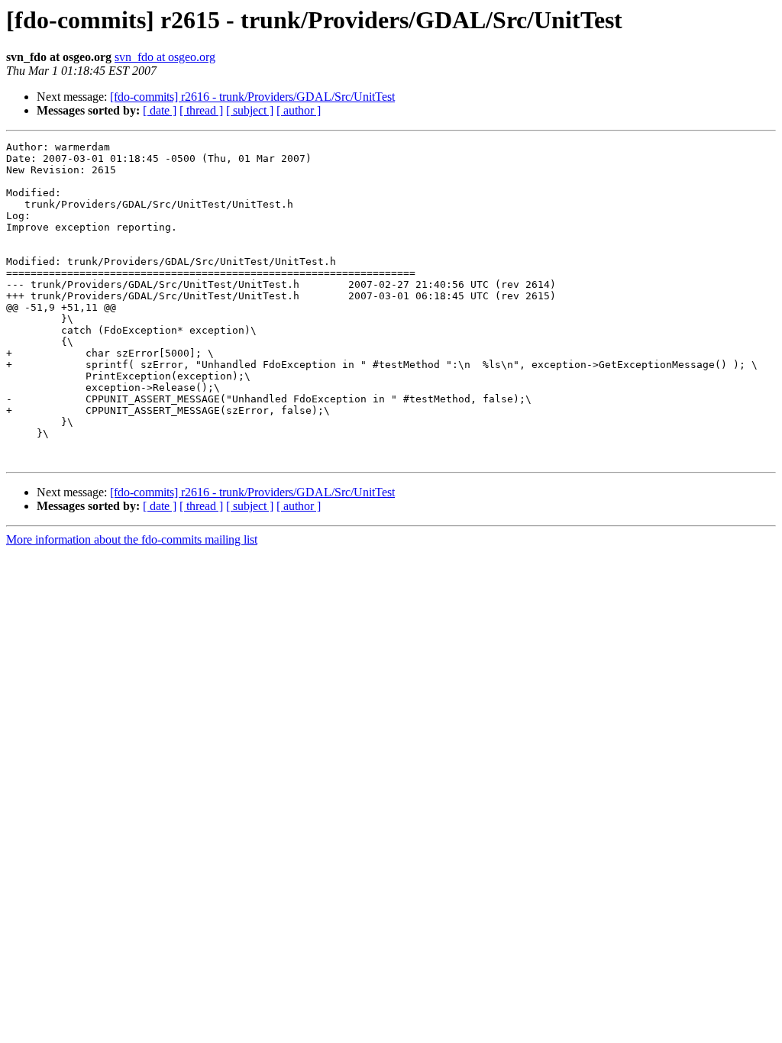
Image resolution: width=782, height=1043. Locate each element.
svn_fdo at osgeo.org (165, 56)
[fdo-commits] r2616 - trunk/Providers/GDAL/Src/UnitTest (252, 96)
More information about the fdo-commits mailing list (131, 539)
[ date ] (159, 110)
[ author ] (298, 110)
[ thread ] (201, 110)
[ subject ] (249, 110)
